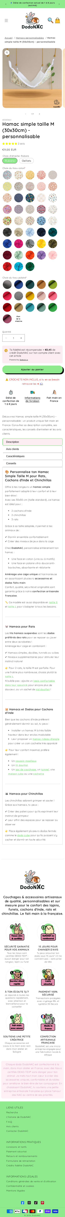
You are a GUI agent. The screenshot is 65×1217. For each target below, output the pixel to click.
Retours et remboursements (21, 1156)
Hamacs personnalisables (30, 37)
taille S (53, 602)
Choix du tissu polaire (15, 277)
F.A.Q (9, 1121)
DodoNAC (36, 1215)
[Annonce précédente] (5, 4)
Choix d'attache (16, 155)
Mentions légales (15, 1190)
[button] (6, 20)
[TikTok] (35, 1202)
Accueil (8, 37)
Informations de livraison (32, 399)
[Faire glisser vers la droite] (39, 113)
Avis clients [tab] (12, 449)
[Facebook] (22, 1202)
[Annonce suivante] (59, 4)
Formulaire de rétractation (20, 1160)
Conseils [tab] (11, 463)
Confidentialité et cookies (20, 1186)
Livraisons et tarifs (16, 1146)
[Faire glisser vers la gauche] (25, 113)
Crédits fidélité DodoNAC (19, 1165)
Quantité (6, 331)
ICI (41, 383)
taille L (12, 606)
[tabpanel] (32, 655)
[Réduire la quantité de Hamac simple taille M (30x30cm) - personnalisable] (6, 338)
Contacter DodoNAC (17, 1131)
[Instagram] (29, 1202)
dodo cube (23, 835)
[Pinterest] (42, 1202)
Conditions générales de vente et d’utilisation (31, 1181)
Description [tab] (12, 442)
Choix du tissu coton (14, 168)
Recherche (12, 1112)
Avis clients (12, 1126)
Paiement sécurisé (16, 1151)
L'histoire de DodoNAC (18, 1117)
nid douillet (43, 689)
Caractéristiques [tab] (15, 456)
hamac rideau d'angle (46, 738)
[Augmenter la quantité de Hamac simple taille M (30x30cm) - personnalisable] (21, 338)
